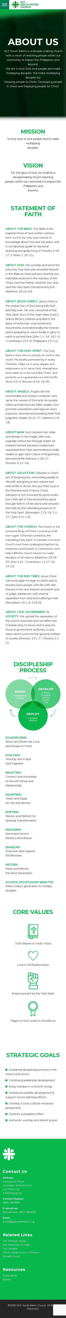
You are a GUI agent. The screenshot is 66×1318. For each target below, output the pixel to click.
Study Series (10, 1275)
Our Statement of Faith (16, 1244)
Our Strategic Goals (14, 1241)
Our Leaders (10, 1248)
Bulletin (7, 1279)
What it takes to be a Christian (21, 1252)
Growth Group (11, 1256)
